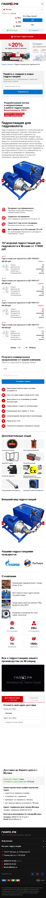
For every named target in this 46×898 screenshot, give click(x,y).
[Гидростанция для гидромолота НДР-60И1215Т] (23, 309)
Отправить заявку (23, 381)
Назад (13, 347)
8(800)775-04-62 (13, 861)
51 (26, 348)
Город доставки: (9, 709)
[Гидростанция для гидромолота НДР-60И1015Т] (23, 287)
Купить (41, 261)
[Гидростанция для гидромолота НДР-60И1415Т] (23, 331)
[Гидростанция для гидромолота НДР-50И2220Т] (23, 265)
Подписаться (23, 92)
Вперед (32, 347)
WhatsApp (13, 30)
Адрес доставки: (10, 718)
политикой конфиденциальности (12, 894)
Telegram (35, 30)
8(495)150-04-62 (10, 864)
